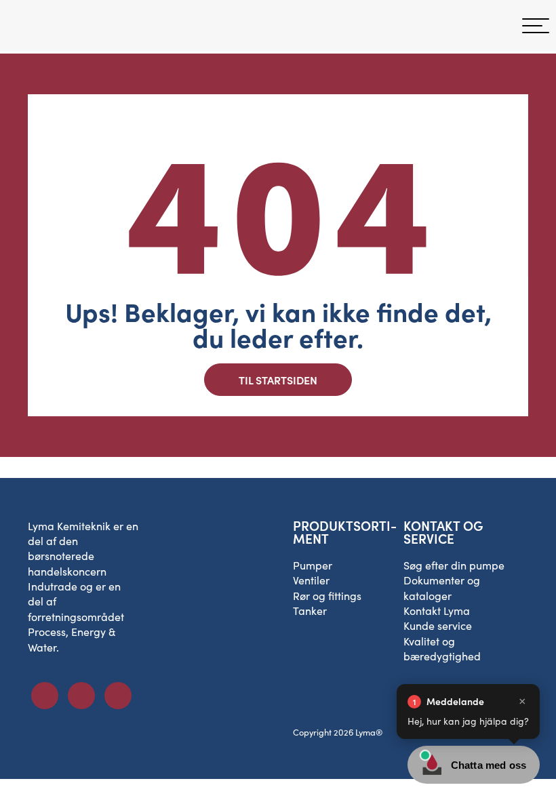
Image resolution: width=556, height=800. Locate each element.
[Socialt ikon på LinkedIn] (81, 695)
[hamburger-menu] (535, 26)
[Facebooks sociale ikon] (44, 695)
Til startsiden (278, 379)
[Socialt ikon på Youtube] (118, 695)
